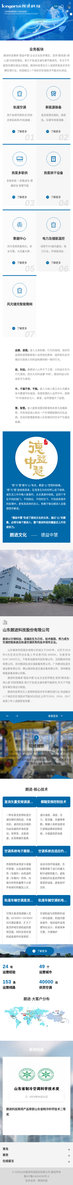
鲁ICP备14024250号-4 (36, 1176)
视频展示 (36, 754)
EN (56, 6)
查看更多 (53, 716)
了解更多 (42, 950)
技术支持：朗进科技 (36, 1180)
